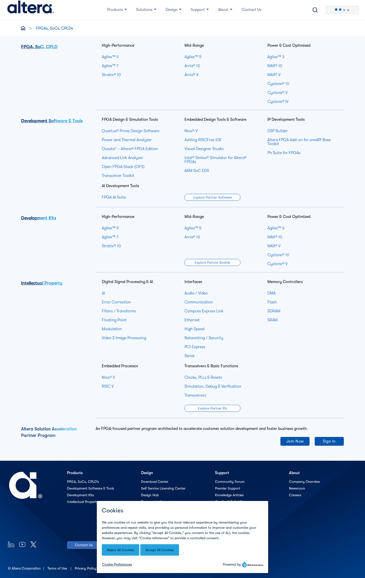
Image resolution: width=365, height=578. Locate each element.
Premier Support (227, 488)
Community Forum (230, 482)
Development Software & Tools (52, 120)
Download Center (154, 482)
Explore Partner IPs (212, 408)
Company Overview (304, 482)
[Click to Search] (315, 10)
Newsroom (297, 488)
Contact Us (84, 545)
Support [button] (198, 9)
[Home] (30, 10)
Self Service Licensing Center (163, 488)
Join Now (295, 441)
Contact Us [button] (251, 9)
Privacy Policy (86, 568)
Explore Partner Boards (212, 262)
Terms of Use (57, 568)
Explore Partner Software (212, 197)
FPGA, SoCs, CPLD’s (83, 482)
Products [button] (115, 9)
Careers (295, 495)
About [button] (223, 9)
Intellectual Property (41, 283)
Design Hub (150, 495)
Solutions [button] (144, 9)
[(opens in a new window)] (11, 544)
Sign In (329, 441)
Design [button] (172, 9)
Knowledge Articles (229, 495)
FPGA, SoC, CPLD (39, 46)
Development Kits (38, 217)
